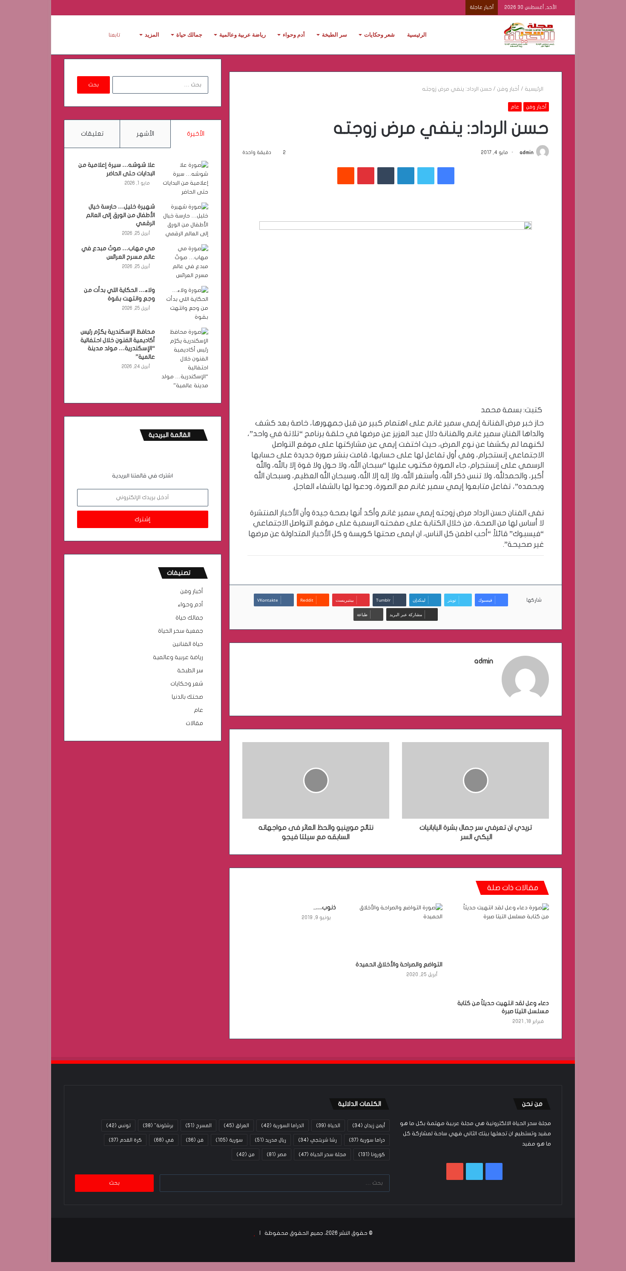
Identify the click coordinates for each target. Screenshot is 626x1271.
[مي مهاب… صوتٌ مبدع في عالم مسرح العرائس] (184, 262)
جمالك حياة (189, 34)
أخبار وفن (508, 89)
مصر (277, 1154)
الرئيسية (417, 34)
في (164, 1139)
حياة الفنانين (187, 644)
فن (195, 1139)
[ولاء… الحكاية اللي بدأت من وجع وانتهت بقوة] (184, 304)
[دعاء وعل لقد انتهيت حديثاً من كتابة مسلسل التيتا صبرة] (502, 949)
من (245, 1154)
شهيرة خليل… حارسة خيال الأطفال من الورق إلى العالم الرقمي (120, 214)
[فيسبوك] (445, 175)
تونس (118, 1125)
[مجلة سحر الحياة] (530, 34)
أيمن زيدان (368, 1125)
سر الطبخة (334, 34)
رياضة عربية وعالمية (242, 34)
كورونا (371, 1154)
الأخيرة (195, 133)
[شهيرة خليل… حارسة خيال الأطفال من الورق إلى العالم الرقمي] (184, 220)
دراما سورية (367, 1139)
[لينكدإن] (405, 175)
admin (527, 152)
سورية (229, 1139)
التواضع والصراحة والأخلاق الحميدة (399, 964)
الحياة (328, 1125)
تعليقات (92, 133)
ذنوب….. (324, 907)
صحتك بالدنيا (187, 697)
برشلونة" (158, 1125)
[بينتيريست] (365, 175)
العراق (236, 1125)
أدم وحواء (294, 34)
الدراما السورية (282, 1125)
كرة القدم (125, 1139)
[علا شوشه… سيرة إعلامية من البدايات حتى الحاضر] (184, 179)
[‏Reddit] (345, 175)
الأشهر (145, 133)
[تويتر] (425, 175)
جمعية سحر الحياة (180, 631)
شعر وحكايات (379, 34)
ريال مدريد (270, 1139)
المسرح (198, 1125)
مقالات (194, 723)
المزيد (152, 34)
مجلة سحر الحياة (322, 1154)
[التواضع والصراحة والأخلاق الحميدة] (395, 929)
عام (515, 106)
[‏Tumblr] (385, 175)
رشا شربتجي (317, 1139)
